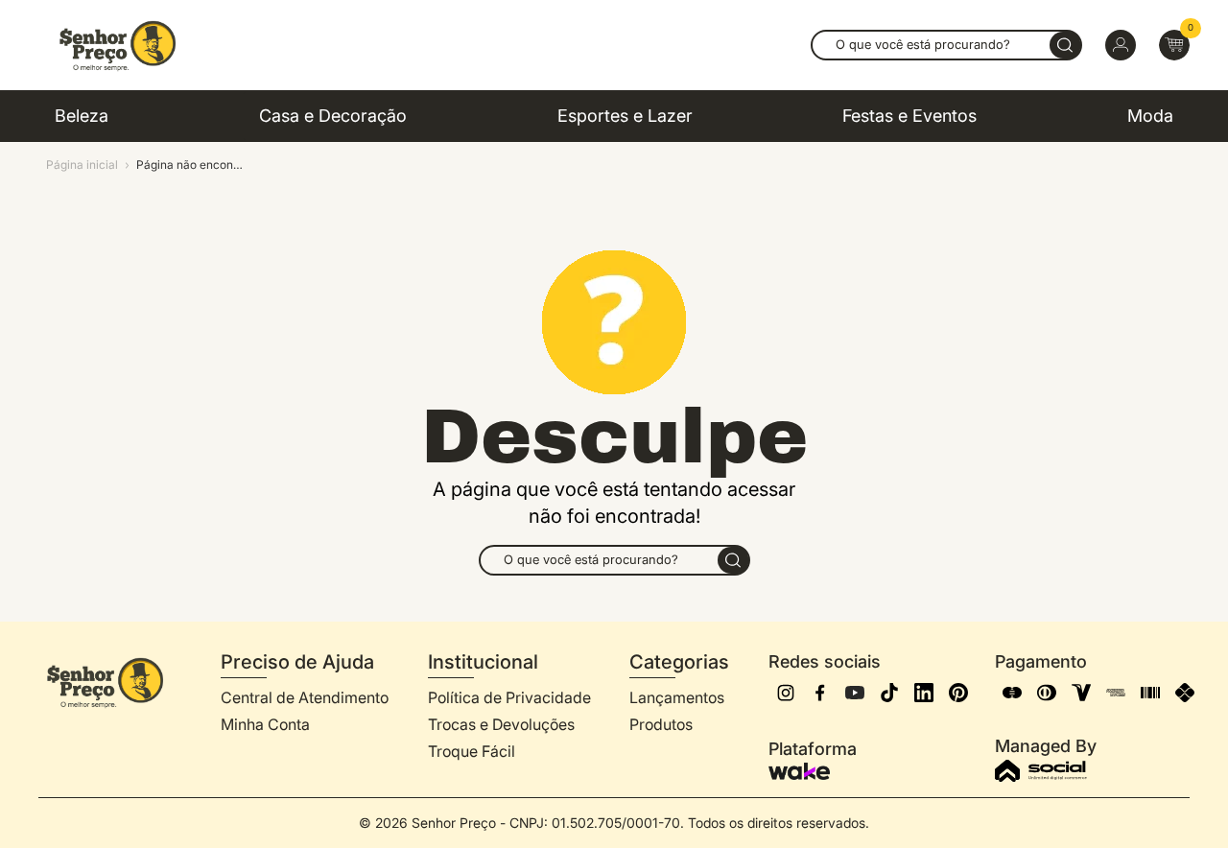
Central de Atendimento (305, 697)
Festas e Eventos (909, 116)
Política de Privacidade (509, 697)
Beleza (81, 116)
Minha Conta (265, 724)
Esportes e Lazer (625, 116)
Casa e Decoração (333, 116)
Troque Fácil (471, 751)
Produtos (661, 724)
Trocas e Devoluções (501, 724)
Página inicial (82, 164)
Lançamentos (676, 697)
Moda (1150, 116)
